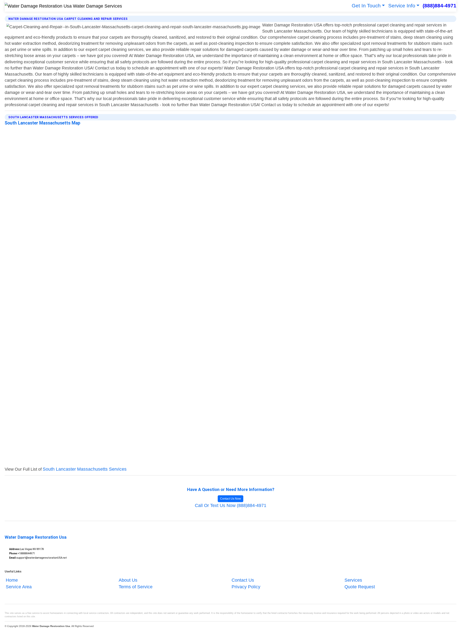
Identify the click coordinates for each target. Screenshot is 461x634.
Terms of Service (136, 586)
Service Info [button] (401, 5)
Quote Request (359, 586)
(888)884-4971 (439, 5)
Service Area (19, 586)
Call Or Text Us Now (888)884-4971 (230, 505)
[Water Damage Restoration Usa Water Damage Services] (63, 5)
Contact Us (243, 580)
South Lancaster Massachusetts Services (85, 469)
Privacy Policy (246, 586)
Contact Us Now (230, 498)
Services (353, 580)
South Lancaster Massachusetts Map (42, 123)
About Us (128, 580)
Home (12, 580)
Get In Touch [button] (366, 5)
